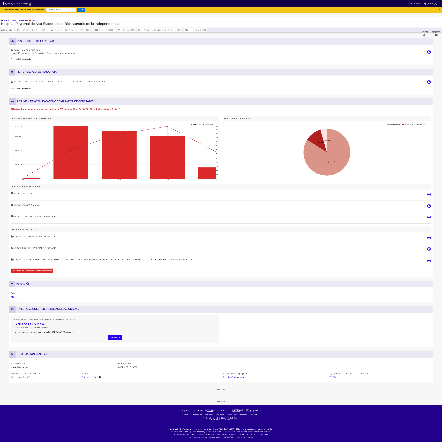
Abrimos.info (266, 429)
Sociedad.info (247, 434)
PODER (332, 377)
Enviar (81, 10)
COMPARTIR (423, 32)
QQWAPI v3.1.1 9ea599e (230, 418)
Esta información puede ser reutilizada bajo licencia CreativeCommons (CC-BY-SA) (220, 415)
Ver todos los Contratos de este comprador (32, 271)
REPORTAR (436, 32)
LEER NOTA (115, 338)
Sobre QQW (432, 3)
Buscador (417, 3)
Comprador (106, 30)
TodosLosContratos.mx (233, 377)
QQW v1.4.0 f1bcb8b (210, 418)
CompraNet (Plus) (90, 377)
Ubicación (128, 30)
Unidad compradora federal (14, 20)
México (35, 20)
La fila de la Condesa (29, 324)
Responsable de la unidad (29, 30)
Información (197, 30)
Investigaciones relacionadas (161, 30)
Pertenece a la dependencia (73, 30)
